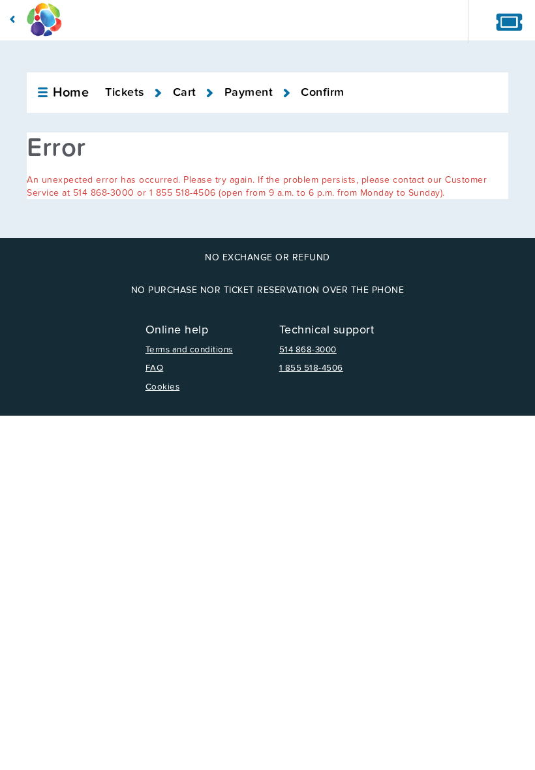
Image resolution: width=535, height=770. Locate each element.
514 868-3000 (308, 350)
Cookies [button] (162, 387)
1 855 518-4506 (311, 368)
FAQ (154, 368)
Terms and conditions (189, 350)
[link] (63, 92)
